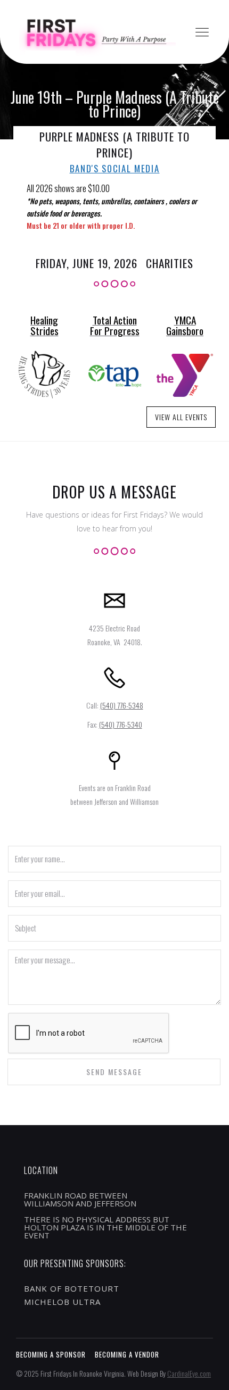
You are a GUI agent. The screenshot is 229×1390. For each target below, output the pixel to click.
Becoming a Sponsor (51, 1354)
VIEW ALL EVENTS (181, 416)
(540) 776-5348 (121, 705)
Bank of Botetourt (71, 1288)
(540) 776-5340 (120, 724)
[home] (93, 32)
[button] (202, 32)
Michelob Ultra (62, 1301)
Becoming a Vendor (127, 1354)
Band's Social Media (115, 168)
